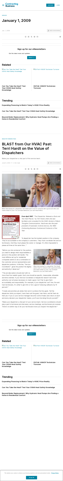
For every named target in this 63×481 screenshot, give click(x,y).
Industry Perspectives (9, 139)
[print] (60, 37)
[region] (31, 475)
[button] (3, 5)
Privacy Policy (55, 473)
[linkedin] (28, 37)
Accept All (31, 477)
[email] (37, 37)
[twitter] (31, 37)
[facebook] (25, 37)
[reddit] (34, 37)
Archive (4, 15)
